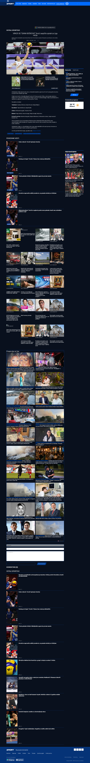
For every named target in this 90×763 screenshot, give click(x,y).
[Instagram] (77, 750)
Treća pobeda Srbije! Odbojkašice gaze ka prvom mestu (35, 176)
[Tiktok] (82, 750)
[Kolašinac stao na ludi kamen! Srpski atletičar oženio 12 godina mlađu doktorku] (11, 702)
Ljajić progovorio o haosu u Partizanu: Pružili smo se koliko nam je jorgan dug (74, 86)
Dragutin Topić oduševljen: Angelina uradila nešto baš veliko (37, 728)
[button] (40, 40)
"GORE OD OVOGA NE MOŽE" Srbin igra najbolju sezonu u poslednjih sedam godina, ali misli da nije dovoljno (74, 195)
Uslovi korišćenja (67, 757)
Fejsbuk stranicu (37, 130)
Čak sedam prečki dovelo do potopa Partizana (74, 78)
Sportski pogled (51, 3)
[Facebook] (75, 750)
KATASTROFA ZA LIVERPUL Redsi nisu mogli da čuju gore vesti (73, 180)
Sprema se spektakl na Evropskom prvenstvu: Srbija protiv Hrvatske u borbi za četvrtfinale (41, 575)
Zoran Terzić (10, 133)
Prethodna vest (16, 88)
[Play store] (10, 760)
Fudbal (30, 3)
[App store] (20, 760)
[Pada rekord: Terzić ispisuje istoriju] (11, 599)
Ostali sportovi (60, 3)
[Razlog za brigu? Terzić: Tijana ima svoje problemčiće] (11, 616)
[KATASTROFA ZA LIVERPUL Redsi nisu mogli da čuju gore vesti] (74, 174)
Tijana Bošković (18, 133)
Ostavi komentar (41, 563)
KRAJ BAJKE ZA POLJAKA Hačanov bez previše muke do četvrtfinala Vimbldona (27, 78)
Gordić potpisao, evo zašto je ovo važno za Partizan (74, 74)
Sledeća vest (54, 88)
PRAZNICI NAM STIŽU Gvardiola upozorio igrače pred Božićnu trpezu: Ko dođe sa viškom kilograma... (74, 166)
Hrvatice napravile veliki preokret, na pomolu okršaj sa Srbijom (37, 193)
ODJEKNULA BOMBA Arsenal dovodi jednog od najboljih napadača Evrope (51, 78)
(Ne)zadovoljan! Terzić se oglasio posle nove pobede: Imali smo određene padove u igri (40, 211)
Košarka (35, 3)
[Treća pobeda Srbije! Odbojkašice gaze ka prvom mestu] (11, 633)
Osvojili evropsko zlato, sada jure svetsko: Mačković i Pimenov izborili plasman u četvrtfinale (39, 678)
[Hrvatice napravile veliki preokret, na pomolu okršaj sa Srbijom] (11, 650)
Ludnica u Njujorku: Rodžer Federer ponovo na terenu (74, 82)
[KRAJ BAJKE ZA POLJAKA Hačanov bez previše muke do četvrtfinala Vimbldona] (16, 82)
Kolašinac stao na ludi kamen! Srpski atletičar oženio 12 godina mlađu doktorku (39, 695)
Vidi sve (74, 94)
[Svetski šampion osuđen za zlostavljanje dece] (11, 719)
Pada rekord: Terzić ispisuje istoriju (29, 142)
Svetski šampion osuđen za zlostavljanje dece (32, 711)
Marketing (75, 757)
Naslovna (18, 3)
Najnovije (24, 3)
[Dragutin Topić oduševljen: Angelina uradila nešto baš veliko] (11, 736)
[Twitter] (80, 750)
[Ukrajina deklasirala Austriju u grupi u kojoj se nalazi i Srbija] (11, 667)
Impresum (81, 757)
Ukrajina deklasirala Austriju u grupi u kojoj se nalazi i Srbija (37, 660)
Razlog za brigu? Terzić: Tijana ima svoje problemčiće (34, 159)
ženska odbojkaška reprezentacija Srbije (32, 133)
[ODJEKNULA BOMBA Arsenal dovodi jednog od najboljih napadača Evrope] (40, 82)
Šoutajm (44, 3)
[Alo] (7, 0)
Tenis (39, 3)
